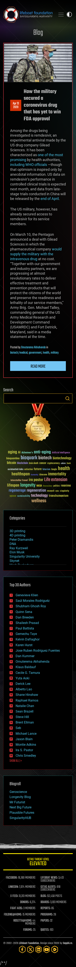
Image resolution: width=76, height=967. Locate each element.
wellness (38, 501)
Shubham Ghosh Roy (31, 606)
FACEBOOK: (11, 877)
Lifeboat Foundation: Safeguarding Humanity (27, 14)
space (13, 496)
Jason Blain (24, 739)
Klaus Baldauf (26, 667)
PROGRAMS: (47, 914)
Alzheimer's (27, 452)
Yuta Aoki (22, 678)
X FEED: (14, 896)
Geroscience (18, 792)
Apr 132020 (16, 105)
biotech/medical (19, 352)
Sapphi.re (67, 943)
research (50, 491)
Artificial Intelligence (61, 453)
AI (19, 453)
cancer (42, 463)
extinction (28, 469)
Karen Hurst (24, 645)
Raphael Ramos (27, 700)
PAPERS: (45, 920)
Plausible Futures (22, 813)
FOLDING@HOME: (13, 914)
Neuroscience (47, 486)
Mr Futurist (17, 802)
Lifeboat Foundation (29, 943)
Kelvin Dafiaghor (28, 639)
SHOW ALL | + (16, 761)
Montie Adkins (26, 745)
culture (63, 463)
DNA (13, 544)
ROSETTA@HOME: (22, 920)
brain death (33, 463)
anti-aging (42, 452)
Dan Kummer (25, 656)
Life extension (55, 479)
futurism (46, 469)
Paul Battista (25, 628)
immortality (57, 474)
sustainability (23, 496)
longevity (27, 485)
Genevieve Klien (27, 595)
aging (12, 452)
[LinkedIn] (38, 949)
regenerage (17, 490)
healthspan (21, 474)
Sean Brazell (24, 711)
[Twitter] (30, 949)
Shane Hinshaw (27, 695)
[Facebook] (22, 949)
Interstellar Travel (19, 480)
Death (69, 463)
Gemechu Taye (26, 634)
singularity (64, 491)
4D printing (17, 535)
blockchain (22, 463)
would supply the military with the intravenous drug (36, 254)
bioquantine (13, 458)
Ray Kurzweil (19, 548)
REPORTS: (46, 908)
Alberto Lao (24, 689)
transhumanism (58, 496)
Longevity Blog (20, 797)
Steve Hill (22, 717)
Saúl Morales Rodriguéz (33, 601)
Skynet (14, 561)
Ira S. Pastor (24, 750)
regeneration (36, 490)
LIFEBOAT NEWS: (49, 877)
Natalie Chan (25, 706)
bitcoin (11, 463)
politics (56, 486)
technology (39, 495)
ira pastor (36, 480)
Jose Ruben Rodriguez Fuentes (38, 650)
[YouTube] (46, 949)
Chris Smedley (26, 756)
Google (54, 469)
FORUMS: (27, 930)
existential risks (15, 469)
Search (67, 398)
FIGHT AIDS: (16, 908)
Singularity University (25, 556)
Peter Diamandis (21, 540)
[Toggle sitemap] (61, 14)
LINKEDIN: (13, 887)
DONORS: (24, 902)
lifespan (13, 485)
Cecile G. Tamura (28, 673)
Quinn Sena (24, 612)
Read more (38, 366)
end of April (50, 198)
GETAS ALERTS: (48, 887)
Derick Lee (23, 684)
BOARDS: (45, 902)
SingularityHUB (20, 818)
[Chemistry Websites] (38, 423)
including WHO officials (29, 164)
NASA (39, 486)
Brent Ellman (25, 722)
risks (57, 491)
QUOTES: (45, 930)
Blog (38, 33)
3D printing (17, 531)
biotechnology (62, 458)
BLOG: (43, 896)
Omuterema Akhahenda (33, 347)
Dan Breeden (25, 617)
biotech (45, 458)
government (35, 352)
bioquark (29, 458)
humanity (34, 475)
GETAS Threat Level (38, 862)
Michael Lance (26, 734)
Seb (18, 728)
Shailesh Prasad (27, 623)
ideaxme (43, 475)
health (46, 352)
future (38, 469)
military (55, 352)
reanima (66, 486)
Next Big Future (20, 807)
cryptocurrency (53, 463)
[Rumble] (54, 949)
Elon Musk (17, 552)
